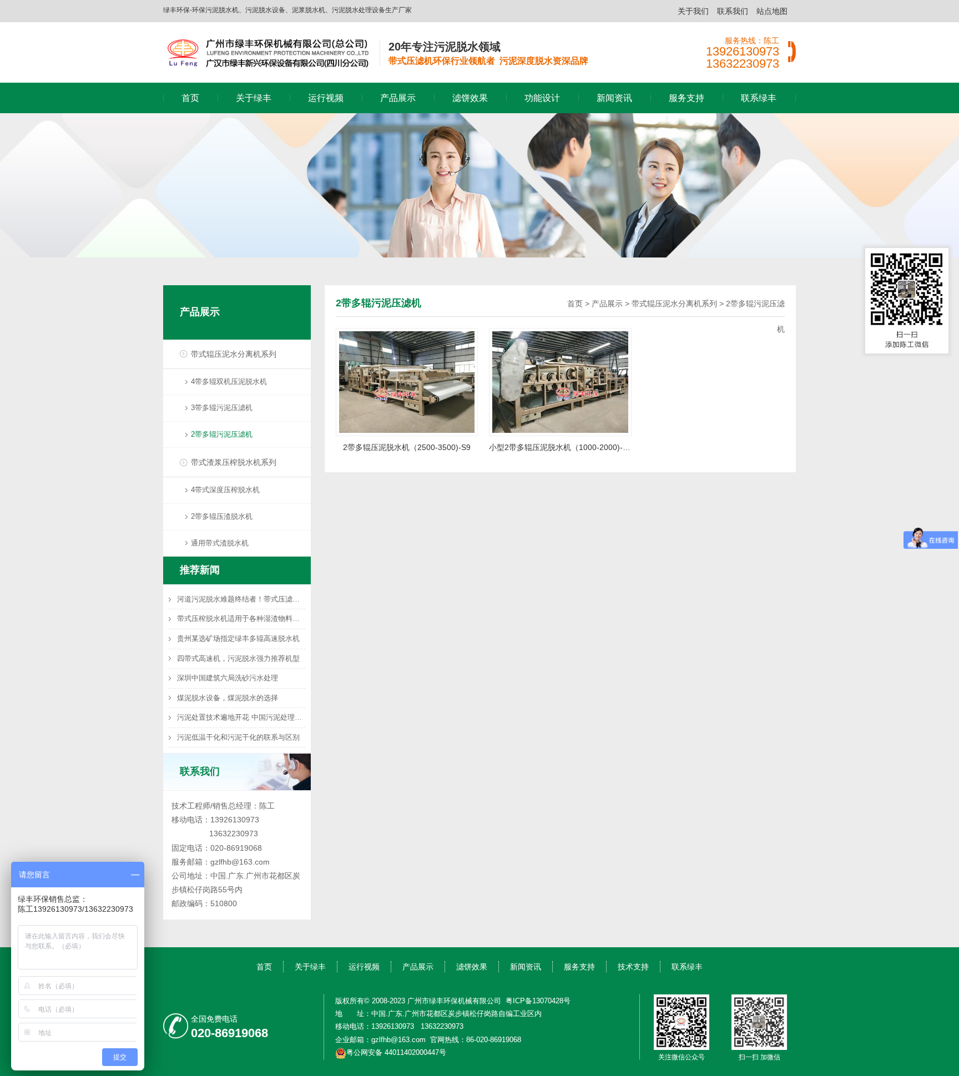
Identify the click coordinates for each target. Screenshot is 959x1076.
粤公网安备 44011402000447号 (396, 1052)
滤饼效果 (470, 98)
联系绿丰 (758, 98)
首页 (190, 98)
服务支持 (686, 98)
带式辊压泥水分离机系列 (233, 354)
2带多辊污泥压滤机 (222, 434)
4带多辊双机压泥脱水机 (229, 381)
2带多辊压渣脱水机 (222, 516)
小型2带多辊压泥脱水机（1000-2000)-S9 (560, 447)
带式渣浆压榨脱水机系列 (233, 462)
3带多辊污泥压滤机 (222, 407)
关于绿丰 (253, 98)
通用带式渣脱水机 (220, 543)
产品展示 (398, 98)
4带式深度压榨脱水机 (225, 490)
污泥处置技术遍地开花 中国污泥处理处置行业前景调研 (241, 717)
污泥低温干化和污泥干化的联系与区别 (238, 737)
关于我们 (693, 11)
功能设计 (542, 98)
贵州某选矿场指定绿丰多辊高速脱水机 (238, 638)
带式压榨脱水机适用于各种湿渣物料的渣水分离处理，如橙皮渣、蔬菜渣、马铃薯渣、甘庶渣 (241, 618)
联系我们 (732, 11)
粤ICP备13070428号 (538, 1001)
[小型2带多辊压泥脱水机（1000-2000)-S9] (560, 381)
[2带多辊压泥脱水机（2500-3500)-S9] (407, 381)
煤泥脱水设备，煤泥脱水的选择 (227, 698)
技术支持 (633, 966)
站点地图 (772, 11)
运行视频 (326, 98)
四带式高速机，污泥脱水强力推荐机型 (238, 658)
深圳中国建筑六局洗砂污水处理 (227, 678)
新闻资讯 (614, 98)
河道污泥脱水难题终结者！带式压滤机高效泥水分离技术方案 (241, 599)
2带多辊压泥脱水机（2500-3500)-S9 (407, 447)
